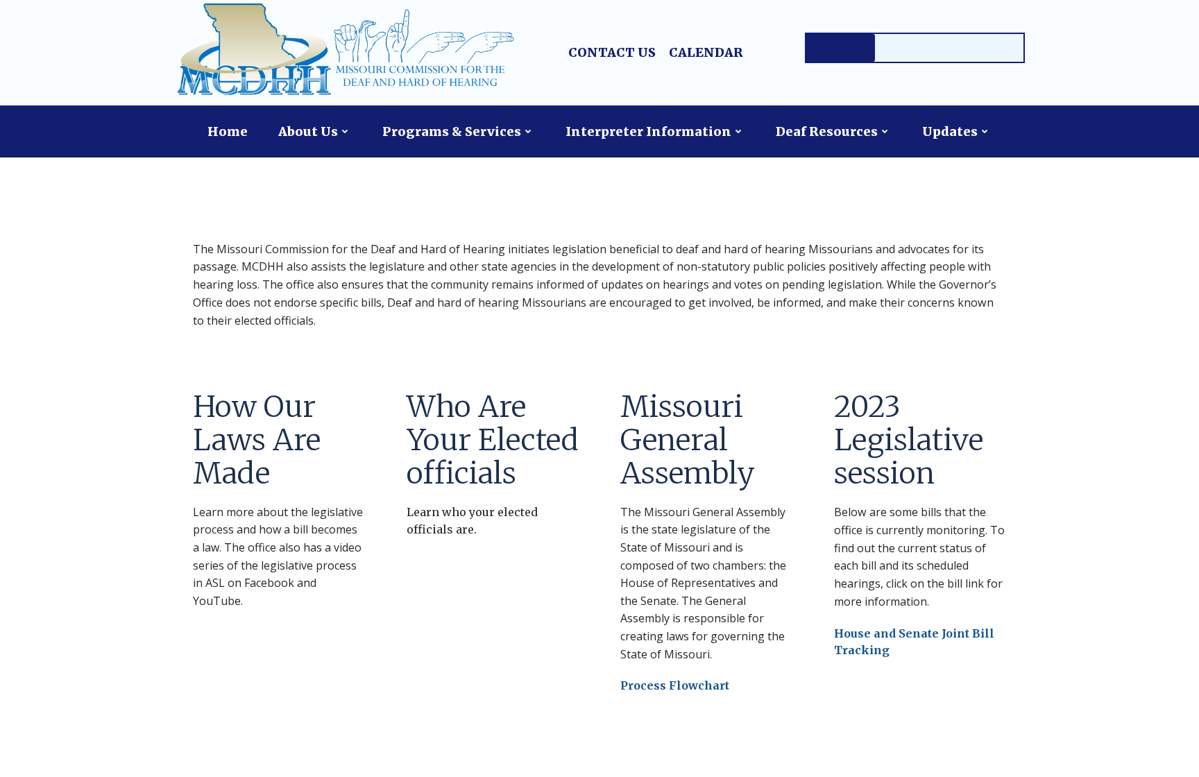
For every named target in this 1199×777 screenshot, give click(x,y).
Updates (950, 131)
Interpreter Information (648, 131)
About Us (308, 131)
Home (227, 131)
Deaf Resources (827, 131)
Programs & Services (451, 131)
